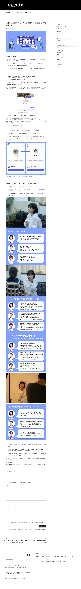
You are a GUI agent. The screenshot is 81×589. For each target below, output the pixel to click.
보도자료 (59, 35)
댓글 (7, 485)
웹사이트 (8, 515)
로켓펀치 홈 (7, 12)
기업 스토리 (59, 28)
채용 (22, 12)
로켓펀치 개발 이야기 (61, 50)
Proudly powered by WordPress (11, 586)
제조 (58, 61)
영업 (58, 47)
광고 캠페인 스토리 (10, 471)
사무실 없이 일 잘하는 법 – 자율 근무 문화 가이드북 (15, 567)
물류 (58, 54)
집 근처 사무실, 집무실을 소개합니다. (12, 569)
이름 (7, 502)
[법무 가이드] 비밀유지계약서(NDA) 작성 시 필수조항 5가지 (17, 565)
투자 (26, 12)
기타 (58, 66)
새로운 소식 (59, 64)
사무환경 (59, 43)
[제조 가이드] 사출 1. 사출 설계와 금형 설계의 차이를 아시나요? (18, 562)
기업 (18, 12)
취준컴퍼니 (59, 24)
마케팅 (58, 40)
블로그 (36, 12)
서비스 (31, 12)
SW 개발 (59, 31)
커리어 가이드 (60, 57)
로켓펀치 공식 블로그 (16, 4)
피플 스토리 (59, 52)
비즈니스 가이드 (60, 38)
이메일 (7, 509)
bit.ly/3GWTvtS (9, 464)
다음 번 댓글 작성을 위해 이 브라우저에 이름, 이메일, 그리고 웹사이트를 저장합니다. (26, 522)
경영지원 (59, 33)
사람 (13, 12)
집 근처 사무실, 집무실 (61, 26)
